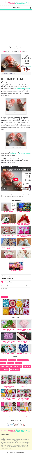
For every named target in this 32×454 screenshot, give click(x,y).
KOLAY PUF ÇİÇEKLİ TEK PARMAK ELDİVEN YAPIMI (24, 236)
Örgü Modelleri (13, 47)
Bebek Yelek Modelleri (23, 360)
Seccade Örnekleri (14, 369)
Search (26, 417)
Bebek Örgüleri (12, 360)
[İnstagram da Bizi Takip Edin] (16, 424)
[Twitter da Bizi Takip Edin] (12, 424)
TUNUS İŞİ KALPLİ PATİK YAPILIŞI (23, 353)
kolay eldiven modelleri (18, 195)
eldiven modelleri (7, 195)
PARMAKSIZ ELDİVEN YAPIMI (8, 223)
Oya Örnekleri (26, 366)
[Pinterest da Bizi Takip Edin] (19, 424)
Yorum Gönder (4, 297)
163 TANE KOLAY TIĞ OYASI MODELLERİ (24, 385)
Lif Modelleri (18, 363)
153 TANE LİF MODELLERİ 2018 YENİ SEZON (8, 399)
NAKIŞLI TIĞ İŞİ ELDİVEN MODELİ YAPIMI (16, 271)
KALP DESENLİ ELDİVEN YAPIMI (24, 211)
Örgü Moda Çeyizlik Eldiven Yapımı (20, 153)
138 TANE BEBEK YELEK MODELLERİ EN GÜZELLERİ (8, 412)
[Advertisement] (16, 27)
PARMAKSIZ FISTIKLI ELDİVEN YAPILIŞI (23, 247)
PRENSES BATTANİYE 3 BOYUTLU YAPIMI (24, 330)
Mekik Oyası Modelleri (6, 366)
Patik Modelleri (4, 369)
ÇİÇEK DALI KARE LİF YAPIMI (8, 353)
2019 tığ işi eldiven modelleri (22, 88)
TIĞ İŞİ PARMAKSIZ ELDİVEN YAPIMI (23, 259)
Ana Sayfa (5, 47)
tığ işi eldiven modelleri (17, 196)
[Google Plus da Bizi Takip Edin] (23, 424)
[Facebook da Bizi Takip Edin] (8, 424)
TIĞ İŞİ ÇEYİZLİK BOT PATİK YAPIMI (8, 330)
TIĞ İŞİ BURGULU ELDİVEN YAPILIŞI (8, 212)
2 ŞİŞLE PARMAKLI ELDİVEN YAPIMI (8, 247)
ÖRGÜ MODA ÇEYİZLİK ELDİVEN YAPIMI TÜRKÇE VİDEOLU (24, 224)
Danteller (3, 363)
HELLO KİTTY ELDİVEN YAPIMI (8, 258)
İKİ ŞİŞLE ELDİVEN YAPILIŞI (8, 235)
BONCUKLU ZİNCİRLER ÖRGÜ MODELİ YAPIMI (8, 342)
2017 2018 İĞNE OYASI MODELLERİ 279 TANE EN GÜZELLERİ (8, 386)
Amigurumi (3, 360)
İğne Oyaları (10, 363)
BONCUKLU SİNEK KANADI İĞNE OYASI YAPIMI (24, 342)
